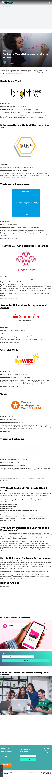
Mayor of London (12, 238)
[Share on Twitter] (2, 770)
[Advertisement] (26, 18)
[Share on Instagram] (2, 775)
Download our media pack (6, 765)
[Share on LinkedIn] (2, 773)
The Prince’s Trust (13, 298)
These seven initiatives (21, 478)
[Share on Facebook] (2, 767)
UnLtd (9, 431)
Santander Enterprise (13, 342)
